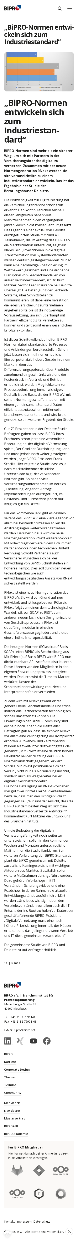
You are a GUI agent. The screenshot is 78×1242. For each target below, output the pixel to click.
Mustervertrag (14, 1118)
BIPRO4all (11, 1126)
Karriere (10, 1062)
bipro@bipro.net (24, 1030)
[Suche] (60, 8)
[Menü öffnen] (70, 8)
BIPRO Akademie (16, 1134)
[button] (7, 1234)
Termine (10, 1085)
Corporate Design (17, 1069)
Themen (10, 1077)
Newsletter (12, 1111)
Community (12, 1093)
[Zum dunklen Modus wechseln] (69, 1231)
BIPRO (8, 1054)
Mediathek (12, 1103)
